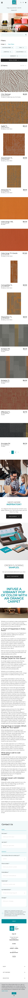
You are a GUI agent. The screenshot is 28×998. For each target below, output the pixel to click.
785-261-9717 (14, 10)
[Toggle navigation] (2, 2)
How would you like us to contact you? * (11, 855)
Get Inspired (6, 972)
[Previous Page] (10, 452)
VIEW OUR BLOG (13, 516)
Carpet (16, 15)
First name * (4, 833)
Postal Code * (5, 880)
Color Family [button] (20, 51)
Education (6, 978)
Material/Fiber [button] (6, 47)
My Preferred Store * (6, 889)
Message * (4, 897)
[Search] (26, 34)
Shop (4, 966)
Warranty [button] (13, 56)
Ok (14, 993)
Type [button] (20, 47)
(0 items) (25, 2)
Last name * (4, 842)
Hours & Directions (14, 939)
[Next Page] (18, 452)
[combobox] (13, 34)
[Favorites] (23, 2)
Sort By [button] (22, 65)
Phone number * (5, 863)
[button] (21, 2)
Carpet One (3, 15)
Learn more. (5, 991)
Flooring (10, 15)
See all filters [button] (13, 60)
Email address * (5, 872)
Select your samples (12, 576)
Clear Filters (11, 44)
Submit (14, 921)
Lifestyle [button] (6, 51)
